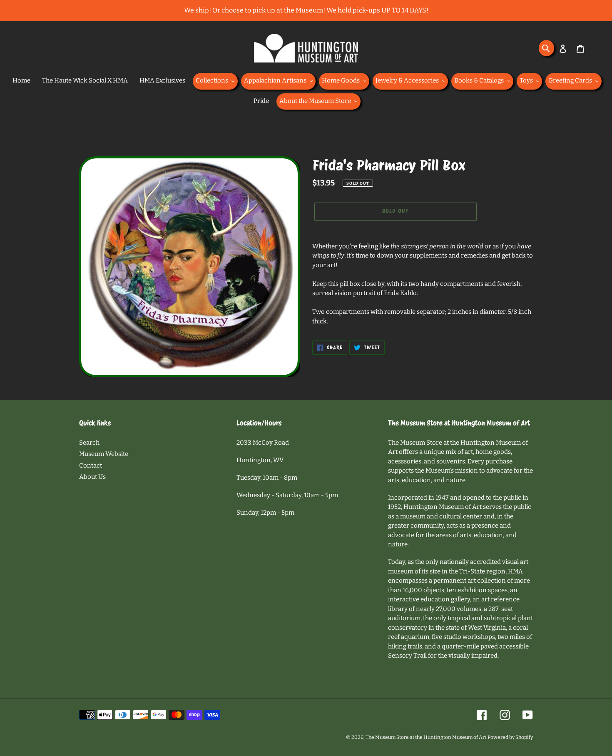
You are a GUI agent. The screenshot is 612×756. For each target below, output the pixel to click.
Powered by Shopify (510, 737)
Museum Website (103, 454)
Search (89, 442)
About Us (92, 477)
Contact (90, 465)
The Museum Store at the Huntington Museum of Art (426, 737)
